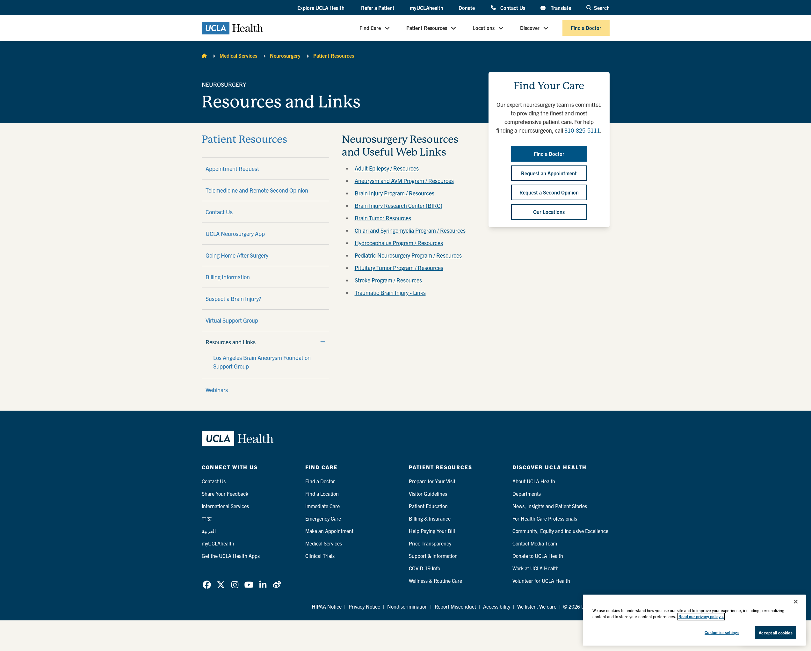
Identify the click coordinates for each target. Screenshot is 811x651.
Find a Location (322, 493)
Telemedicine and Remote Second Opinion (257, 190)
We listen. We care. (537, 606)
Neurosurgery (285, 55)
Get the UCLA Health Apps (231, 555)
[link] (207, 585)
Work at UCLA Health (535, 568)
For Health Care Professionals (544, 518)
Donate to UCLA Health (537, 555)
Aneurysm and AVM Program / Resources (404, 180)
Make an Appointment (329, 531)
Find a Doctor (586, 28)
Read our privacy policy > (701, 616)
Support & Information (433, 555)
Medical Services (238, 55)
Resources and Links (231, 342)
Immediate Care (322, 506)
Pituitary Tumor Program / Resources (399, 267)
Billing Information (228, 277)
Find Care (370, 28)
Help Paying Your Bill (432, 531)
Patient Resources (426, 28)
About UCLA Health (533, 481)
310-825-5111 (582, 130)
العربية (209, 531)
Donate (467, 7)
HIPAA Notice (327, 606)
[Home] (204, 55)
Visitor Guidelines (428, 493)
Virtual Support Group (232, 320)
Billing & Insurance (430, 518)
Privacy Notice (364, 606)
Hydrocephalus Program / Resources (399, 242)
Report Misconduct (455, 606)
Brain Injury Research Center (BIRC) (398, 205)
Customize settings (722, 632)
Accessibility (496, 606)
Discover (529, 28)
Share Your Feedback (225, 493)
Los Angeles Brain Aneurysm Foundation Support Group (262, 362)
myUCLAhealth (426, 7)
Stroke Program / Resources (388, 280)
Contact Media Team (534, 543)
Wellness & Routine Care (435, 580)
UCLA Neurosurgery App (235, 233)
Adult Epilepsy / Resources (387, 168)
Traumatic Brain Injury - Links (390, 292)
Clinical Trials (320, 555)
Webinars (217, 389)
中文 (207, 518)
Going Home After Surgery (237, 255)
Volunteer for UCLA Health (541, 580)
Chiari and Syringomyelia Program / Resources (410, 230)
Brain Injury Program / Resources (394, 193)
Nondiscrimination (407, 606)
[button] (321, 8)
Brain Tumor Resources (383, 218)
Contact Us (512, 7)
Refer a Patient (378, 7)
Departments (526, 493)
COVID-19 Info (424, 568)
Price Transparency (430, 543)
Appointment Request (232, 168)
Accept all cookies (775, 632)
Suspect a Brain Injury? (233, 298)
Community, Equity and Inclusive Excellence (560, 531)
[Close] (796, 602)
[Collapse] (322, 342)
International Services (225, 506)
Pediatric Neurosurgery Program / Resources (408, 255)
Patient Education (428, 506)
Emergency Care (323, 518)
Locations (484, 28)
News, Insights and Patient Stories (549, 506)
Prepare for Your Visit (432, 481)
